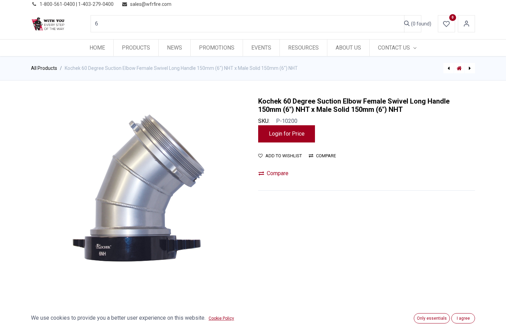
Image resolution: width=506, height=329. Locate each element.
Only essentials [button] (432, 318)
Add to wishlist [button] (283, 155)
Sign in (466, 23)
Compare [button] (326, 155)
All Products (44, 68)
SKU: (264, 121)
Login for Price (287, 133)
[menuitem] (97, 48)
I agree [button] (463, 318)
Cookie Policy (221, 318)
